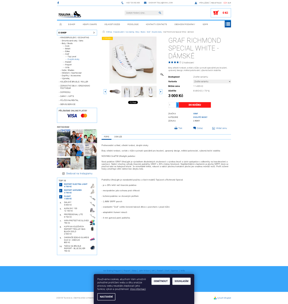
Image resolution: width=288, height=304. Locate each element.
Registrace (216, 3)
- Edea (67, 51)
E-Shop (71, 24)
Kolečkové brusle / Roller (74, 82)
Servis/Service (67, 104)
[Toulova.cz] (69, 14)
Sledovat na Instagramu (79, 173)
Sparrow (174, 271)
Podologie (133, 24)
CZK (225, 3)
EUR (229, 3)
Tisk (180, 128)
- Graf (66, 54)
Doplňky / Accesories (71, 75)
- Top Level (71, 56)
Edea (134, 271)
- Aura (66, 46)
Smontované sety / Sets (72, 41)
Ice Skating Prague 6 (112, 271)
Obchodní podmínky (184, 24)
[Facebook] (58, 2)
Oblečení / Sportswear (72, 73)
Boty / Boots (67, 43)
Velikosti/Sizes (112, 24)
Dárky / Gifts (67, 96)
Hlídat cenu (221, 128)
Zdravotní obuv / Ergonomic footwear (75, 87)
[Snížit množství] (177, 106)
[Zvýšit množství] (177, 103)
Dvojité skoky (200, 117)
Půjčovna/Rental (69, 100)
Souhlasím (181, 281)
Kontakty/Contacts (156, 24)
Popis (106, 137)
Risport (127, 271)
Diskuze (118, 137)
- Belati (67, 48)
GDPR (205, 24)
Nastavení (106, 296)
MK (153, 271)
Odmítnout (161, 281)
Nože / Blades (68, 70)
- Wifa (66, 67)
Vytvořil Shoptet (224, 298)
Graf (195, 114)
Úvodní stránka (60, 24)
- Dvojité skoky (73, 59)
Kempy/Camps (90, 24)
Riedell (160, 271)
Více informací (138, 289)
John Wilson (144, 271)
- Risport (68, 64)
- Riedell (67, 62)
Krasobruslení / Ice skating (74, 37)
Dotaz (200, 128)
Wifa (183, 271)
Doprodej (65, 92)
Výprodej (66, 78)
